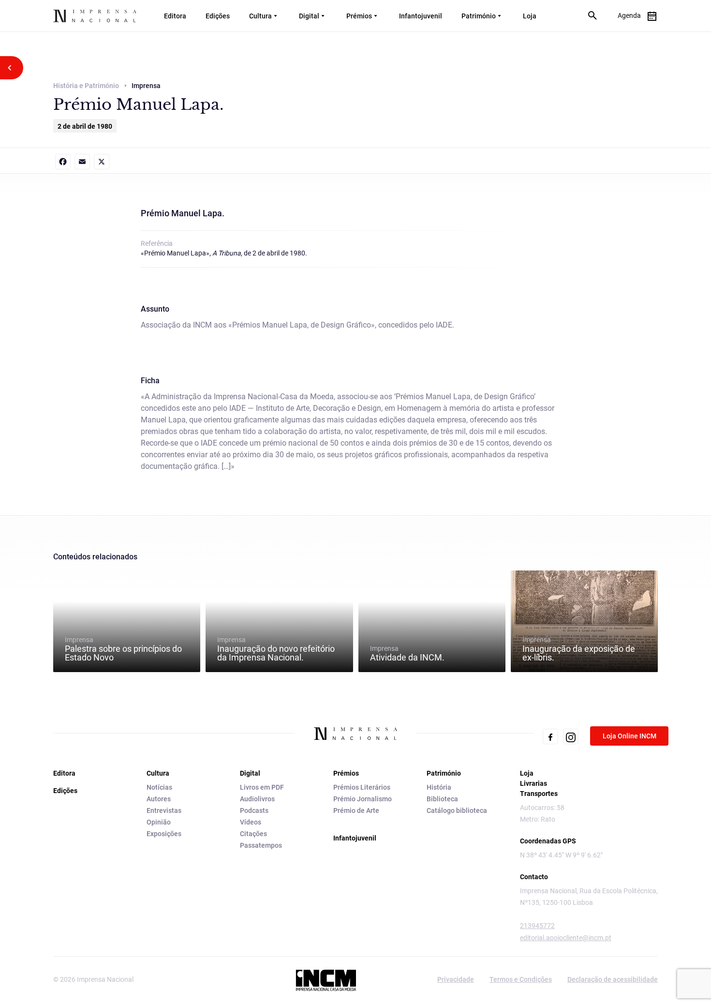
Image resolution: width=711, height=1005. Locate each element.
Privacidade (455, 979)
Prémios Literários (361, 787)
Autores (159, 799)
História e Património (86, 86)
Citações (253, 834)
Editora (175, 16)
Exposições (164, 834)
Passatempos (261, 845)
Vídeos (250, 822)
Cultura (260, 16)
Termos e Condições (520, 979)
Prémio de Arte (356, 810)
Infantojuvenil (420, 16)
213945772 (537, 926)
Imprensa (123, 649)
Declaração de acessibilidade (612, 979)
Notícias (159, 787)
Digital (309, 16)
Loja (529, 16)
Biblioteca (442, 799)
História (439, 787)
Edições (218, 16)
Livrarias (533, 783)
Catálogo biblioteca (457, 810)
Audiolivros (257, 799)
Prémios (359, 16)
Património (478, 16)
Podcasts (254, 810)
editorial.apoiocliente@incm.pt (565, 938)
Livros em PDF (262, 787)
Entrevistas (164, 810)
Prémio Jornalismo (362, 799)
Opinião (159, 822)
